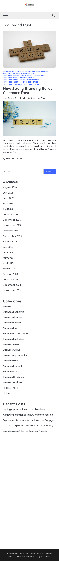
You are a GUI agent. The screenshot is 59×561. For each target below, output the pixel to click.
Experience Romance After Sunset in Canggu (28, 420)
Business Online (27, 78)
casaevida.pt (10, 487)
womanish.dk (10, 507)
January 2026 (10, 214)
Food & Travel (10, 387)
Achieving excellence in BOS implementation (28, 414)
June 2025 (8, 252)
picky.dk (7, 527)
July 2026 (8, 192)
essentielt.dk (10, 511)
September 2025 (12, 236)
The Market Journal (34, 553)
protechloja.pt (11, 454)
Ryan (8, 159)
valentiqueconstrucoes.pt (17, 497)
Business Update (31, 84)
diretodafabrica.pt (13, 474)
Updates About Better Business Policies (25, 431)
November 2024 (12, 290)
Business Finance (40, 71)
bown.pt (7, 470)
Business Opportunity (14, 80)
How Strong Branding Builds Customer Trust (27, 90)
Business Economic (22, 71)
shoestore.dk (10, 514)
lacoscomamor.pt (13, 464)
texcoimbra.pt (11, 501)
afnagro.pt (9, 444)
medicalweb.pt (11, 457)
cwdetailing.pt (11, 490)
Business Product (12, 82)
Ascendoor (21, 556)
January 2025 (10, 279)
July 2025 (8, 246)
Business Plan (33, 80)
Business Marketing (35, 76)
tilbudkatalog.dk (12, 504)
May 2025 (8, 257)
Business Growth (12, 73)
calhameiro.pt (11, 484)
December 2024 (12, 284)
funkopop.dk (10, 531)
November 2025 (12, 225)
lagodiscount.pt (12, 460)
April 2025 (8, 263)
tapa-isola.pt (10, 480)
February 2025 (11, 274)
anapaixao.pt (10, 450)
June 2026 (8, 198)
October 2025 (10, 230)
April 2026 (8, 209)
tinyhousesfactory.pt (15, 477)
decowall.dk (9, 537)
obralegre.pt (10, 494)
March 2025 (9, 268)
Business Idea (28, 73)
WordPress (46, 556)
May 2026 (8, 203)
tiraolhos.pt (9, 541)
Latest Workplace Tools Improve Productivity (28, 425)
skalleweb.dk (10, 521)
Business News (10, 78)
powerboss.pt (11, 440)
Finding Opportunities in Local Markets (24, 409)
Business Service (30, 82)
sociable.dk (9, 517)
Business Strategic (13, 84)
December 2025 (12, 219)
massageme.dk (12, 534)
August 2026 (10, 187)
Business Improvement (14, 76)
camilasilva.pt (10, 447)
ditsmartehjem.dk (13, 524)
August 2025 (10, 241)
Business (7, 71)
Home (6, 393)
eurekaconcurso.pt (13, 467)
